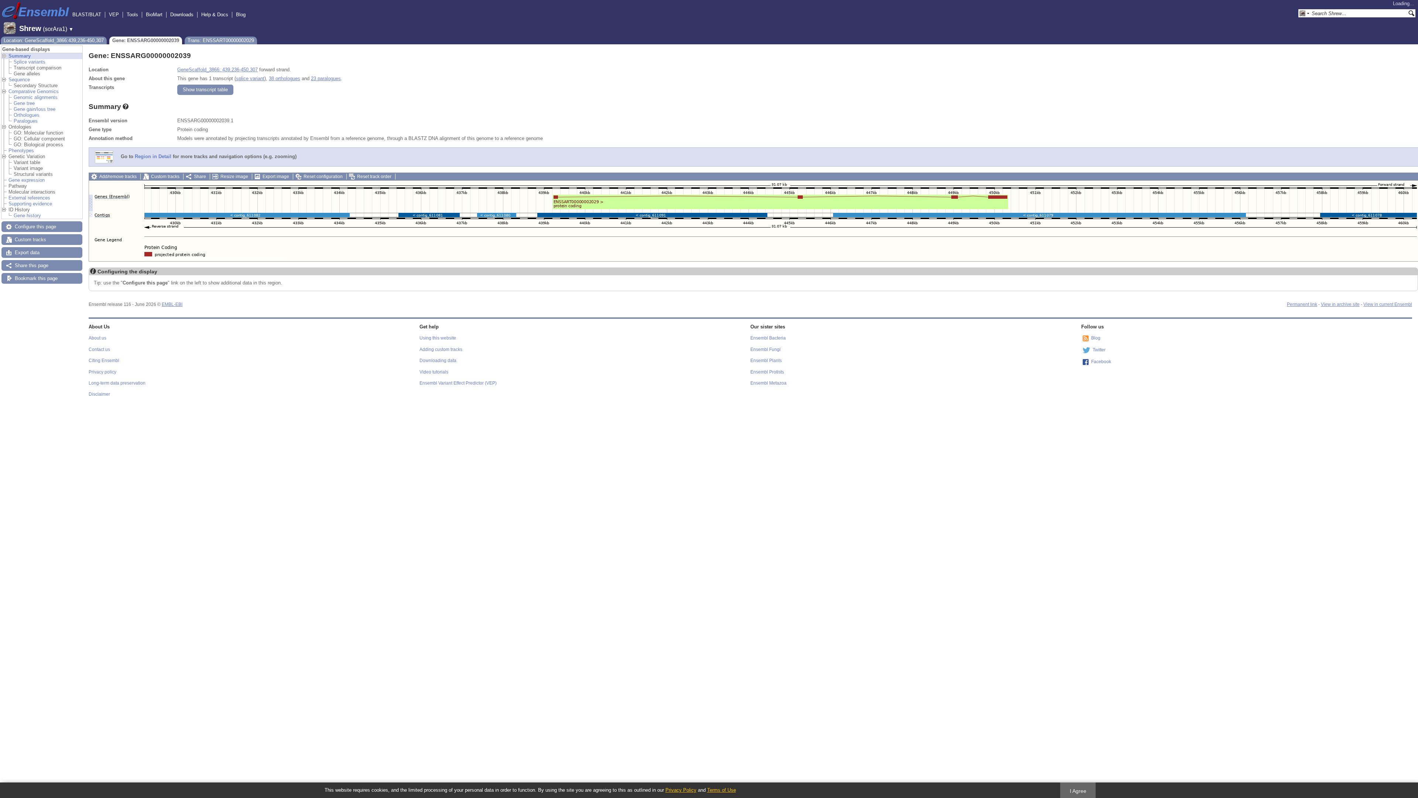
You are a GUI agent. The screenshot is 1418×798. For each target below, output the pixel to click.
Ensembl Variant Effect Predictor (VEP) (458, 383)
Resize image (234, 176)
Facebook (1101, 361)
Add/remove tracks (118, 176)
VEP (114, 14)
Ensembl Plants (766, 360)
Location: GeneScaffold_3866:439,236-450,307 (54, 40)
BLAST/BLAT (86, 14)
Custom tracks (30, 239)
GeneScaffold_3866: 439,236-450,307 (217, 69)
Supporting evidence (30, 204)
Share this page (31, 265)
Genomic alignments (36, 97)
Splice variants (29, 62)
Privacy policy (102, 372)
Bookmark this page (36, 278)
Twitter (1099, 350)
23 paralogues (326, 78)
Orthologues (27, 115)
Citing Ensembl (104, 360)
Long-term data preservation (117, 383)
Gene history (27, 215)
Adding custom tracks (440, 349)
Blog (241, 14)
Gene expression (26, 180)
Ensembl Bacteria (768, 338)
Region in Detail (153, 157)
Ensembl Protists (767, 372)
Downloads (181, 14)
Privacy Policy (680, 790)
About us (97, 338)
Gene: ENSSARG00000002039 (145, 40)
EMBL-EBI (172, 304)
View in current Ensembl (1387, 304)
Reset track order (374, 176)
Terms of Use (721, 790)
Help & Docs (214, 14)
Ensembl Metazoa (768, 383)
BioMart (154, 14)
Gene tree (24, 103)
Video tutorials (433, 372)
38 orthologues (284, 78)
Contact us (99, 349)
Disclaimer (99, 394)
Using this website (437, 338)
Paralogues (26, 121)
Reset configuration (323, 176)
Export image (276, 176)
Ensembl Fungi (765, 349)
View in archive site (1340, 304)
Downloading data (437, 360)
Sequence (19, 79)
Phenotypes (21, 150)
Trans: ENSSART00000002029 (221, 40)
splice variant (250, 78)
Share (200, 176)
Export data (27, 252)
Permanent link (1302, 304)
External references (29, 198)
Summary (19, 56)
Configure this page (35, 226)
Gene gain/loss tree (34, 109)
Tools (132, 14)
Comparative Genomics (33, 91)
